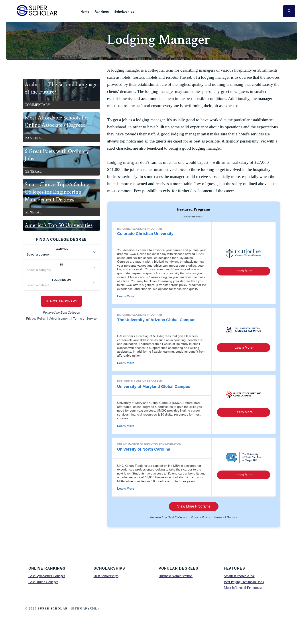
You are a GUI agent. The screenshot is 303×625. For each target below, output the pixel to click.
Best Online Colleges (43, 582)
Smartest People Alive (239, 576)
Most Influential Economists (243, 588)
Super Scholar (37, 10)
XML (94, 608)
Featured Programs (194, 209)
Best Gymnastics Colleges (46, 576)
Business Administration (176, 576)
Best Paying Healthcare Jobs (244, 582)
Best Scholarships (106, 576)
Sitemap (79, 608)
